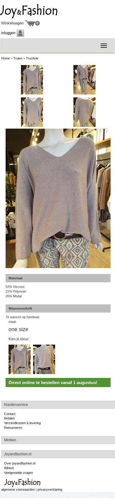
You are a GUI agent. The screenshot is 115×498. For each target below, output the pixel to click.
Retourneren (13, 427)
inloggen (9, 33)
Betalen (9, 418)
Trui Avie (32, 58)
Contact (9, 414)
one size (18, 329)
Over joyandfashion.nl (19, 463)
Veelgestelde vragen (18, 472)
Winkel (9, 468)
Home (5, 58)
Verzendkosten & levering (22, 423)
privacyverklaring (49, 489)
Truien (17, 58)
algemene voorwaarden (18, 489)
